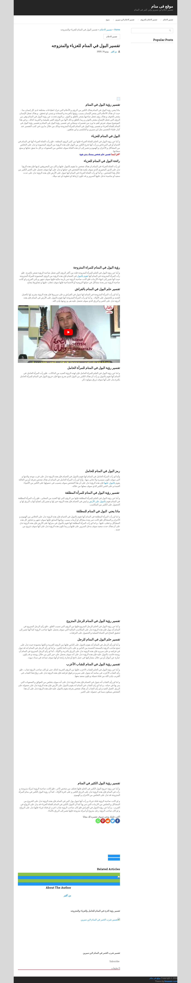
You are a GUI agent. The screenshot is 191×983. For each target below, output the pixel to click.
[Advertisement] (69, 76)
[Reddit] (107, 820)
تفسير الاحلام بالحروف (148, 20)
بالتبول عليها (109, 483)
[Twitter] (112, 820)
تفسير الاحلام (168, 20)
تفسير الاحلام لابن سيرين (124, 20)
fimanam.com (170, 981)
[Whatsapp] (98, 820)
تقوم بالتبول (82, 276)
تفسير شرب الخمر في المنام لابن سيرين (101, 952)
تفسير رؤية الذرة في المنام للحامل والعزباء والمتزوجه (95, 910)
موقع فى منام (162, 6)
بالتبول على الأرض (97, 501)
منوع (108, 20)
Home (117, 29)
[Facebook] (117, 820)
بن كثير (114, 51)
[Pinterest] (102, 820)
